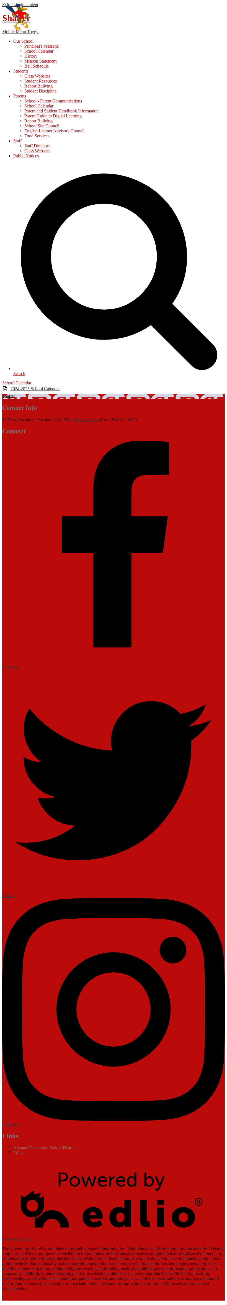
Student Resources (40, 81)
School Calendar (38, 51)
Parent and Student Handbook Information (61, 111)
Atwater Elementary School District (44, 1147)
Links (10, 1136)
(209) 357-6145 (85, 419)
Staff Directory (37, 145)
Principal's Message (41, 46)
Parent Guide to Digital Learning (53, 116)
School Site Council (41, 126)
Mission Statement (40, 61)
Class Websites (37, 76)
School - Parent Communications (53, 101)
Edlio (18, 1152)
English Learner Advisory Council (54, 131)
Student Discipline (40, 91)
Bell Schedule (36, 66)
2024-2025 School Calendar (35, 388)
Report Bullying (38, 86)
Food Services (36, 135)
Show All (10, 1162)
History (30, 56)
